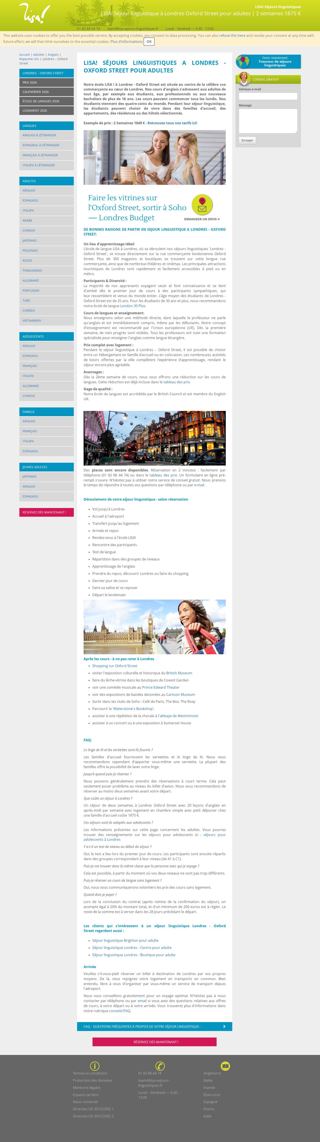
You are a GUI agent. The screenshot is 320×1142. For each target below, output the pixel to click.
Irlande (209, 1087)
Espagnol (30, 200)
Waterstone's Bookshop (133, 708)
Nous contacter (85, 1101)
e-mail (199, 485)
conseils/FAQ (119, 1010)
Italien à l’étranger (39, 165)
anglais (29, 486)
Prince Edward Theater (161, 687)
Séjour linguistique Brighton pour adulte (125, 940)
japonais (30, 476)
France (209, 1109)
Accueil (24, 54)
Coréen (29, 310)
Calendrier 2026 (36, 92)
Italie (207, 1116)
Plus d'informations (127, 41)
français (30, 431)
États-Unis (212, 1094)
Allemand (31, 280)
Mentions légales (87, 1087)
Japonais (30, 240)
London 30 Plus (132, 305)
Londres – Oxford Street (43, 73)
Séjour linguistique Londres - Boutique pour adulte (133, 954)
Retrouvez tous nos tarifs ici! (173, 123)
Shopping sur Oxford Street (114, 665)
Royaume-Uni (29, 59)
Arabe (27, 220)
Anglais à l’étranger (39, 135)
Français (30, 366)
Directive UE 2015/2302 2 (93, 1116)
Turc (26, 300)
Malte (208, 1080)
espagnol (30, 451)
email (142, 1000)
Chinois (29, 230)
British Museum (179, 673)
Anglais (53, 54)
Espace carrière (85, 1094)
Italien (28, 210)
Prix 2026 (30, 82)
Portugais (31, 290)
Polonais (30, 250)
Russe (27, 260)
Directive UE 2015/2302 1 (93, 1109)
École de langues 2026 (41, 101)
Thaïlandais (32, 270)
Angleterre (212, 1073)
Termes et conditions (90, 1073)
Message (245, 105)
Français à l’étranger (40, 155)
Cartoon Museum (180, 694)
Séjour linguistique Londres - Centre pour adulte (132, 947)
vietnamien (32, 320)
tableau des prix (176, 382)
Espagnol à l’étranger (41, 145)
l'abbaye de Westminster (178, 715)
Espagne (210, 1101)
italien (28, 441)
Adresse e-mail (250, 89)
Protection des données (92, 1080)
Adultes (38, 54)
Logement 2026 (35, 110)
